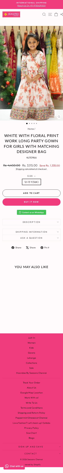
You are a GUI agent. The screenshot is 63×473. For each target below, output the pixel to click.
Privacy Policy (31, 428)
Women (31, 342)
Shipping (20, 169)
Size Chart (31, 433)
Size (31, 176)
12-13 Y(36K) (31, 181)
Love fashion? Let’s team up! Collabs (31, 423)
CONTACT (30, 453)
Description (31, 222)
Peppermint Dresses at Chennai (31, 417)
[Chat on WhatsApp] (31, 212)
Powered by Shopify (31, 464)
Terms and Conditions (32, 407)
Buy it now (31, 202)
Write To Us (31, 402)
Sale (31, 367)
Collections (31, 362)
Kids (31, 347)
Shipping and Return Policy (31, 412)
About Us (31, 387)
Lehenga (31, 357)
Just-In (31, 337)
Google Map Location (31, 392)
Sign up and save (30, 446)
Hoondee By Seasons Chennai (31, 372)
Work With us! (31, 397)
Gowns (31, 352)
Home (31, 128)
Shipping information (31, 232)
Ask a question (31, 238)
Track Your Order (31, 382)
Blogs (31, 438)
